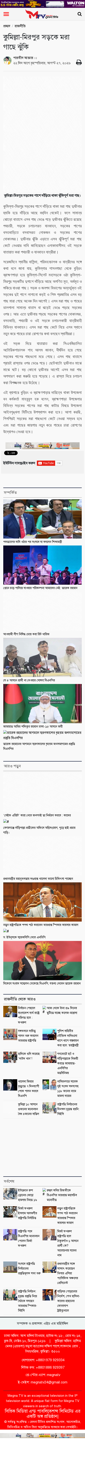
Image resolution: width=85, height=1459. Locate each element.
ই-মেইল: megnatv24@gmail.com (42, 1382)
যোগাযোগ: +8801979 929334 (43, 1360)
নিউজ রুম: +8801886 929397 (42, 1367)
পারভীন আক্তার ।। (25, 58)
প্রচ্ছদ (6, 26)
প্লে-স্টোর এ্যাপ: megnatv (42, 1375)
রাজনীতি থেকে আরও (20, 999)
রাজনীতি (20, 26)
